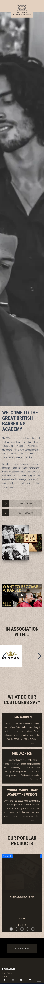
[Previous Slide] (4, 655)
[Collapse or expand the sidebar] (39, 980)
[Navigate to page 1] (11, 929)
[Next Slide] (39, 655)
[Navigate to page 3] (22, 929)
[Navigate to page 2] (16, 929)
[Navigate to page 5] (33, 929)
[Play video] (22, 595)
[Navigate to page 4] (27, 929)
